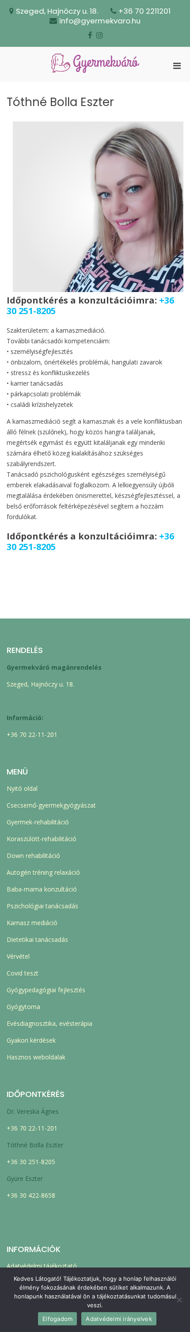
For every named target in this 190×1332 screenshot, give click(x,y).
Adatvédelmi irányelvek (119, 1318)
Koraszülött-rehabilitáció (41, 839)
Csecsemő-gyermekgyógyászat (51, 805)
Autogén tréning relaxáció (43, 872)
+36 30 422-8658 (31, 1195)
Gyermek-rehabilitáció (38, 822)
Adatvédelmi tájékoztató (42, 1266)
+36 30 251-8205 (31, 1161)
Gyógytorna (23, 1006)
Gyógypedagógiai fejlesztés (46, 990)
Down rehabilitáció (33, 855)
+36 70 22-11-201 (32, 734)
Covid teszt (22, 973)
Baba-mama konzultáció (42, 889)
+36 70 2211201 (144, 11)
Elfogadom (57, 1318)
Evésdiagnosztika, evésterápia (49, 1023)
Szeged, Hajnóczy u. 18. (57, 11)
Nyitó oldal (22, 788)
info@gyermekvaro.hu (100, 20)
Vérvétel (18, 956)
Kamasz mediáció (32, 922)
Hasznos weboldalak (36, 1057)
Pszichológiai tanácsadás (42, 906)
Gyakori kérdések (31, 1040)
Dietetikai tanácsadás (37, 939)
